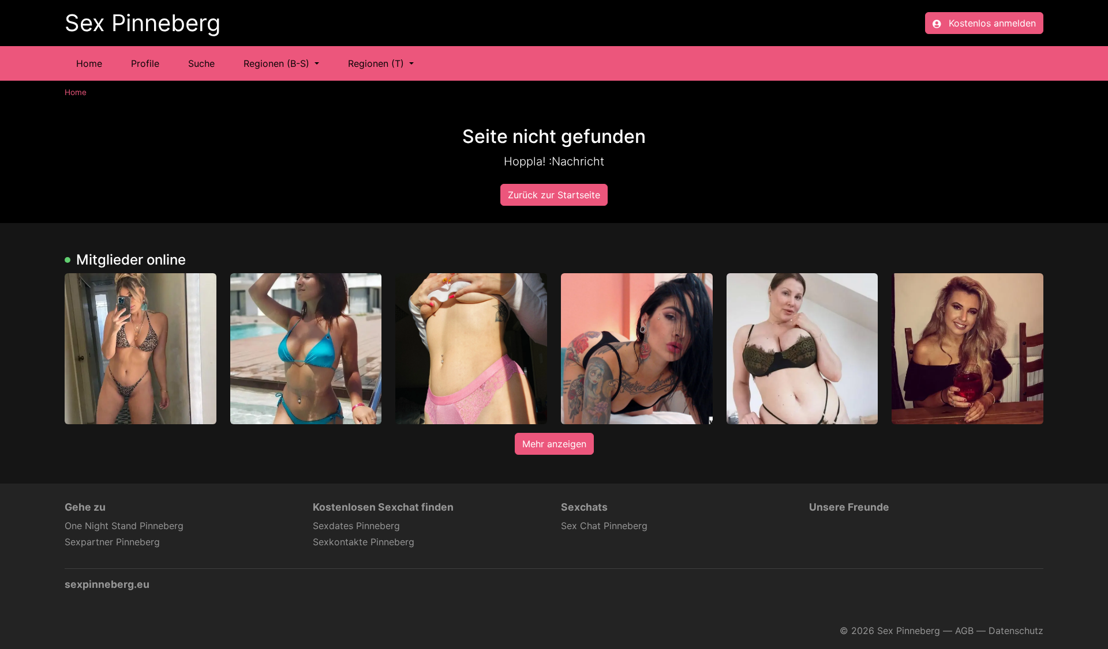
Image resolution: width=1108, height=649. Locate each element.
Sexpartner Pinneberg (112, 542)
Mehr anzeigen (554, 444)
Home (89, 63)
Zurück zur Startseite (554, 195)
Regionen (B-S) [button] (278, 63)
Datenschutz (1016, 630)
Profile (145, 63)
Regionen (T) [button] (377, 63)
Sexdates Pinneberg (356, 525)
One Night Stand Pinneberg (124, 525)
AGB (964, 630)
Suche (201, 63)
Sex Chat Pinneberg (604, 525)
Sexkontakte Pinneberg (363, 542)
